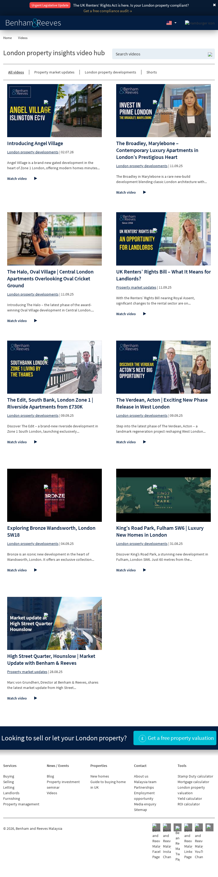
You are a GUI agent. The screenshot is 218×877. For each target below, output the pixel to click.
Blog (50, 776)
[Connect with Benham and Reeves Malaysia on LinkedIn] (188, 841)
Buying (8, 776)
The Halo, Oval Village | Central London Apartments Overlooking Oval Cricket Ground (50, 278)
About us (141, 776)
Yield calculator (190, 798)
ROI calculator (189, 804)
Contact (140, 765)
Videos (52, 793)
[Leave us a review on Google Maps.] (209, 827)
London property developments (110, 72)
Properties (98, 765)
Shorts (151, 72)
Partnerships (144, 787)
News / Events (58, 765)
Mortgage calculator (193, 781)
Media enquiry (145, 804)
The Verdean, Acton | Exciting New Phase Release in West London (162, 403)
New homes (99, 776)
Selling (8, 781)
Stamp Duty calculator (195, 776)
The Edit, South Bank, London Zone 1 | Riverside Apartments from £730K (50, 403)
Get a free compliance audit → (107, 10)
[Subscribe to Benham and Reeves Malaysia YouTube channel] (199, 841)
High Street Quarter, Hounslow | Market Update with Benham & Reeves (51, 659)
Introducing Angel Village (35, 143)
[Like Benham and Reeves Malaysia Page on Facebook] (156, 841)
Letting (8, 787)
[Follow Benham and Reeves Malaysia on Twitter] (178, 844)
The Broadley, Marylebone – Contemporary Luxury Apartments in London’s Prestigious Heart (157, 150)
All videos (16, 72)
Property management (21, 804)
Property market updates (54, 72)
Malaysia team (145, 781)
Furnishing (11, 798)
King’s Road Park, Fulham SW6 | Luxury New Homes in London (160, 531)
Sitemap (140, 809)
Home (7, 38)
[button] (171, 23)
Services (9, 765)
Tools (182, 765)
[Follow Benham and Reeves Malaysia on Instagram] (167, 841)
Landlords (11, 793)
